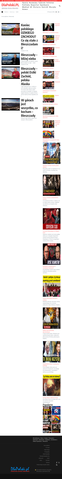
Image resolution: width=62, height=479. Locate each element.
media (6, 11)
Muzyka (52, 7)
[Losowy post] (56, 12)
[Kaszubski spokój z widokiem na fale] (47, 428)
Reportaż (35, 5)
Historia (37, 7)
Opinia (25, 3)
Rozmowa (33, 3)
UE (31, 7)
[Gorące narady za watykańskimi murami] (56, 428)
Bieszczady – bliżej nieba (29, 56)
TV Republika (47, 451)
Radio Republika (46, 454)
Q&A (17, 11)
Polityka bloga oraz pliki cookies (43, 464)
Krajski (46, 438)
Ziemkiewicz (54, 439)
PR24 (41, 460)
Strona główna (5, 16)
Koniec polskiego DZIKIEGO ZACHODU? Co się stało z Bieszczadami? (29, 36)
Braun (42, 438)
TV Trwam (48, 447)
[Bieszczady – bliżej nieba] (11, 59)
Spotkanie (44, 5)
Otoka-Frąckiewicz (37, 441)
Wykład (25, 7)
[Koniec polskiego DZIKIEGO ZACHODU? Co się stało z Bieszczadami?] (11, 29)
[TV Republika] (56, 410)
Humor (25, 9)
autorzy (12, 11)
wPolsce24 (41, 458)
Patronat (48, 462)
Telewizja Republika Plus (45, 456)
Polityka (26, 5)
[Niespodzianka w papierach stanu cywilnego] (56, 419)
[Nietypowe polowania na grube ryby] (47, 410)
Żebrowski (35, 439)
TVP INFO (48, 460)
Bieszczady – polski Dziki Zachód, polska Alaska (29, 76)
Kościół (45, 7)
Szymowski (41, 439)
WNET (48, 458)
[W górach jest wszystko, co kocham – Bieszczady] (11, 104)
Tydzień (42, 3)
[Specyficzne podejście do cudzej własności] (47, 419)
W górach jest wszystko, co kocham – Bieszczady (29, 107)
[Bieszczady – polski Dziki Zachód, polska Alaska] (11, 73)
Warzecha (45, 441)
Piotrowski (51, 438)
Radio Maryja (47, 449)
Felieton (50, 3)
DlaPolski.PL (10, 5)
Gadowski (47, 439)
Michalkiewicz (36, 438)
